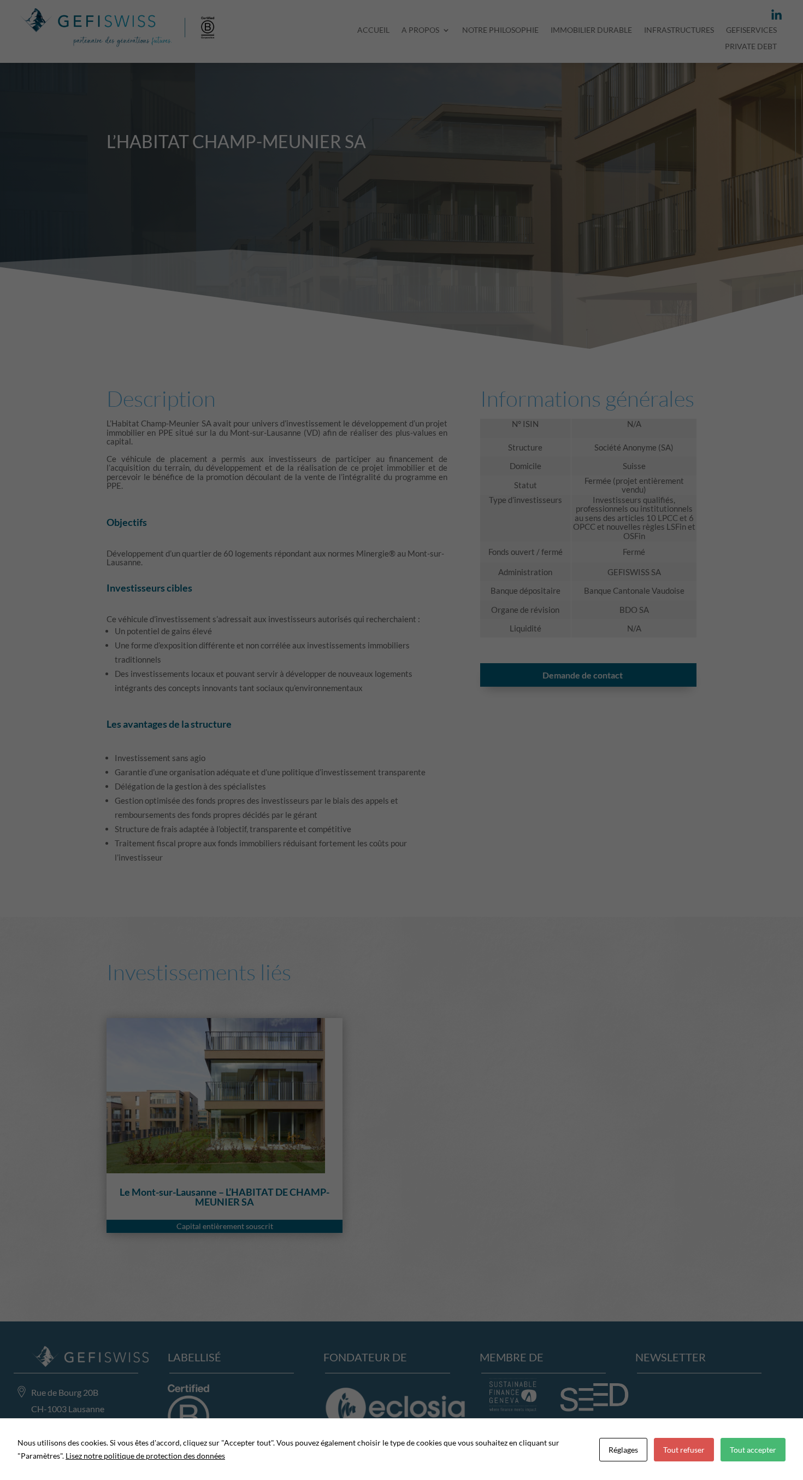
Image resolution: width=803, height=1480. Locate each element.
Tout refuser (684, 1449)
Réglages (623, 1449)
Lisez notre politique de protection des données (145, 1455)
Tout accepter (753, 1449)
